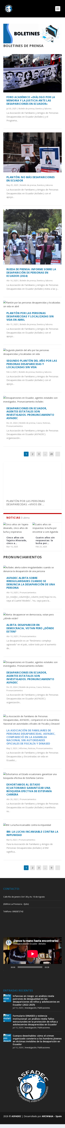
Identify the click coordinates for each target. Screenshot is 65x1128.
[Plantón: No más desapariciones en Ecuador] (32, 152)
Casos (39, 423)
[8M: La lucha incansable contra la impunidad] (32, 825)
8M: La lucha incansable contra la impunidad (32, 833)
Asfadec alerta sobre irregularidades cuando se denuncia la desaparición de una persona (30, 582)
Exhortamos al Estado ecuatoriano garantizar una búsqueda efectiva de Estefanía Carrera (29, 789)
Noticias (46, 423)
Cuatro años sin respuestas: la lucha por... (45, 540)
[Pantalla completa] (57, 967)
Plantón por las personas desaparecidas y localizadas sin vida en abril (30, 316)
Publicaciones (44, 1007)
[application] (32, 953)
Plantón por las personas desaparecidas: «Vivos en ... (25, 502)
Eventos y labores (43, 108)
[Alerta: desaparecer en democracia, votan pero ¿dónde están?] (32, 616)
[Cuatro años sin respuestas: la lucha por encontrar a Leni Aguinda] (47, 528)
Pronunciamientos (14, 426)
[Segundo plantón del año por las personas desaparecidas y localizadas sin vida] (32, 352)
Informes (23, 748)
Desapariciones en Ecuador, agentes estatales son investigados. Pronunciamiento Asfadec (30, 413)
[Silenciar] (52, 967)
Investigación (31, 1007)
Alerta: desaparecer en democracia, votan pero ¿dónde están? (30, 628)
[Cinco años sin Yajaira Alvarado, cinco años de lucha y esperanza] (17, 528)
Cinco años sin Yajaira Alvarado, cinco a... (16, 540)
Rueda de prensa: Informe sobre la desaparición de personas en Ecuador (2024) (31, 273)
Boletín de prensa (27, 108)
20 (51, 453)
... (45, 453)
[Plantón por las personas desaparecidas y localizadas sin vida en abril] (32, 304)
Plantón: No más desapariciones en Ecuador (30, 178)
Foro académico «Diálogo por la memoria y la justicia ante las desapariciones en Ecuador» (30, 100)
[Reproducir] (7, 967)
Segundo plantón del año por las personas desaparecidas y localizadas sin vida (31, 364)
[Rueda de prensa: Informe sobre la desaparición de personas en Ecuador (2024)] (32, 237)
